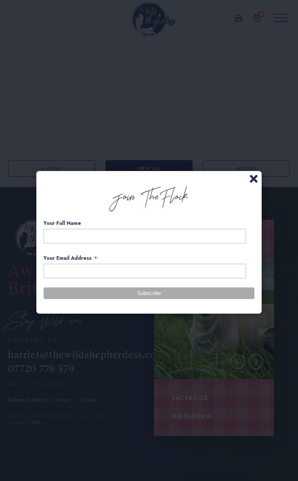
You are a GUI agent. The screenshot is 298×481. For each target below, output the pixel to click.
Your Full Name (62, 223)
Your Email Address (71, 258)
